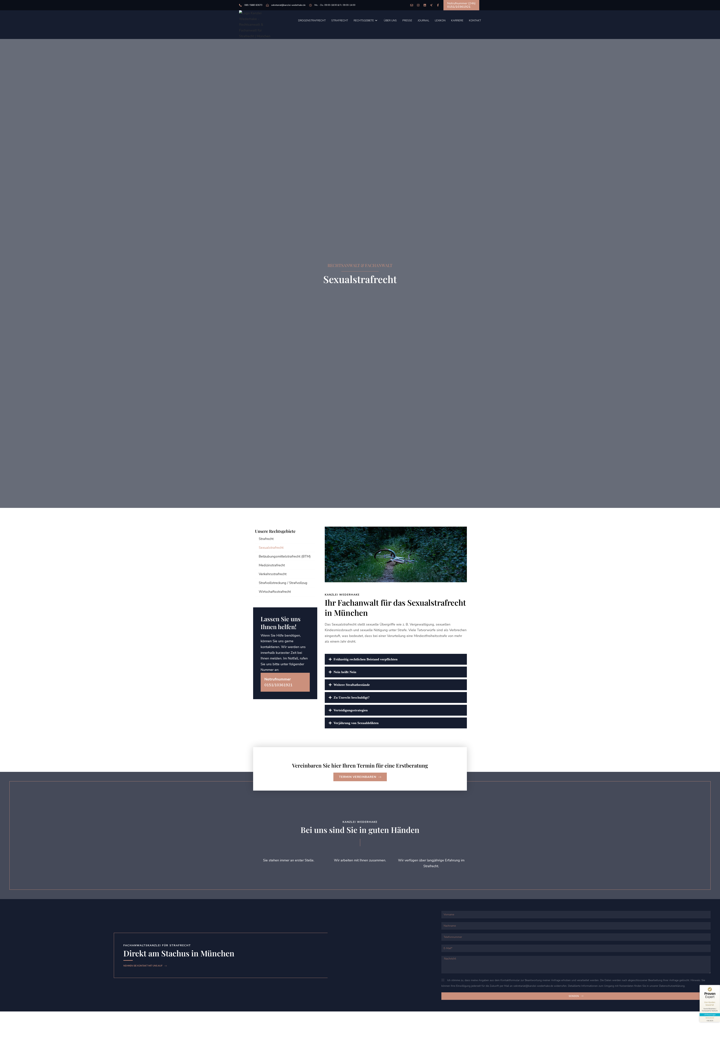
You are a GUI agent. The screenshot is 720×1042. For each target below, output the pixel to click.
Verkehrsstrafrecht (272, 574)
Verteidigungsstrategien (351, 710)
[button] (396, 659)
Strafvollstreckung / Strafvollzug (283, 583)
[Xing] (431, 5)
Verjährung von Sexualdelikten (356, 723)
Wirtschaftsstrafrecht (275, 591)
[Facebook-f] (437, 5)
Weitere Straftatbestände (352, 685)
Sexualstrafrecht (271, 547)
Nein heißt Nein (345, 672)
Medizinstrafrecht (272, 565)
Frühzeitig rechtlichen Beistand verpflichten (366, 659)
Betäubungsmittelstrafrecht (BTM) (285, 556)
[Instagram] (418, 5)
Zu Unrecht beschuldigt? (352, 697)
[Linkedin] (424, 5)
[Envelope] (411, 5)
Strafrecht (266, 539)
